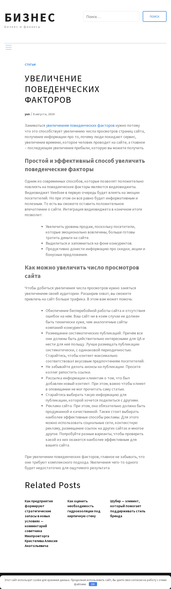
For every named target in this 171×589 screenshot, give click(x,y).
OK (93, 584)
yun (27, 114)
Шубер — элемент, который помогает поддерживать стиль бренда (127, 508)
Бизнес (30, 17)
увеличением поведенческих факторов (80, 125)
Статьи (30, 64)
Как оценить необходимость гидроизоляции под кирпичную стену (83, 508)
